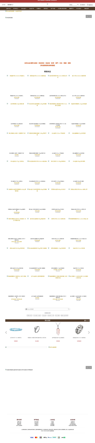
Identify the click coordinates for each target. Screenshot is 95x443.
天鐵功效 (73, 421)
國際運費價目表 (39, 429)
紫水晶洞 (23, 8)
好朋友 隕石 (29, 315)
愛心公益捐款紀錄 (70, 429)
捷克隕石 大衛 (51, 315)
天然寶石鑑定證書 (62, 8)
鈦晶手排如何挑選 (73, 425)
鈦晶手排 (31, 8)
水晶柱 (52, 421)
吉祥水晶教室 (19, 425)
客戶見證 (53, 8)
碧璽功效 (73, 423)
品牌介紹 (8, 8)
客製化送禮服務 (61, 429)
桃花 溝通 (57, 315)
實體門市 (71, 8)
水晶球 (52, 423)
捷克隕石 (46, 8)
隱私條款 (51, 429)
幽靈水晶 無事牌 (64, 315)
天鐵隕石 (39, 8)
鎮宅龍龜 (52, 425)
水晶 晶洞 (44, 315)
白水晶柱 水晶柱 (37, 315)
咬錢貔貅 (52, 424)
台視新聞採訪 (24, 429)
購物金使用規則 (31, 429)
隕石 (32, 309)
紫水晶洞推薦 (73, 424)
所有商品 (15, 8)
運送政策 (56, 429)
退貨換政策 (45, 429)
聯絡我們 (86, 8)
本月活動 (78, 8)
